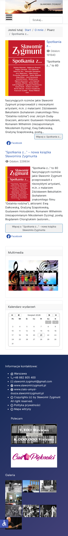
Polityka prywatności (26, 405)
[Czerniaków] (13, 486)
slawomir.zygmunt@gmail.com (33, 381)
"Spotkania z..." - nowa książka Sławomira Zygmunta (28, 154)
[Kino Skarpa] (13, 498)
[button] (14, 143)
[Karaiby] (31, 486)
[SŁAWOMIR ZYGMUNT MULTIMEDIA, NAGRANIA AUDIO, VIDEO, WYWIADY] (33, 289)
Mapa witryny (22, 409)
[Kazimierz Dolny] (48, 486)
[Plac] (31, 510)
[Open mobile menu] (9, 17)
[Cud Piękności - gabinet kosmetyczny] (34, 457)
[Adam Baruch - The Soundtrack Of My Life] (34, 433)
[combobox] (46, 20)
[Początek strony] (62, 529)
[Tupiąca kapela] (48, 510)
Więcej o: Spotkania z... (48, 136)
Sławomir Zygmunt (48, 397)
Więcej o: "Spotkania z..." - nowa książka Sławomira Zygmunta (33, 228)
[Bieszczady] (13, 510)
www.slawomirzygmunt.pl (30, 385)
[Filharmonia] (13, 523)
